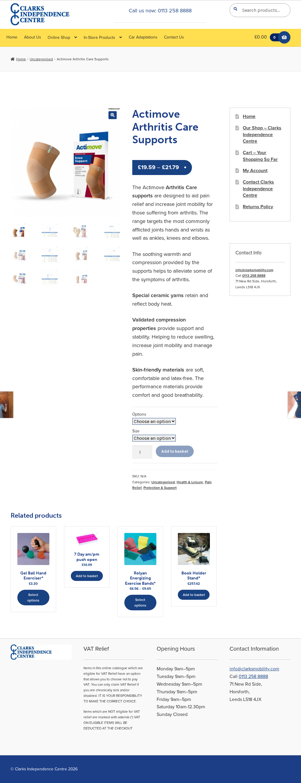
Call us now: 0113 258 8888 (160, 10)
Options (139, 414)
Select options (33, 597)
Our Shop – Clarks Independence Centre (262, 134)
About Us (32, 37)
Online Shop (59, 37)
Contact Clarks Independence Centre (258, 188)
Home (11, 37)
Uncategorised (41, 59)
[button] (112, 115)
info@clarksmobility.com (254, 270)
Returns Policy (258, 207)
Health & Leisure (190, 482)
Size (136, 431)
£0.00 (265, 37)
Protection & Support (160, 488)
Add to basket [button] (87, 576)
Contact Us (174, 37)
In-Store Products (99, 37)
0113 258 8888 (253, 276)
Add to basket (174, 451)
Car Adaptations (143, 37)
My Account (255, 171)
